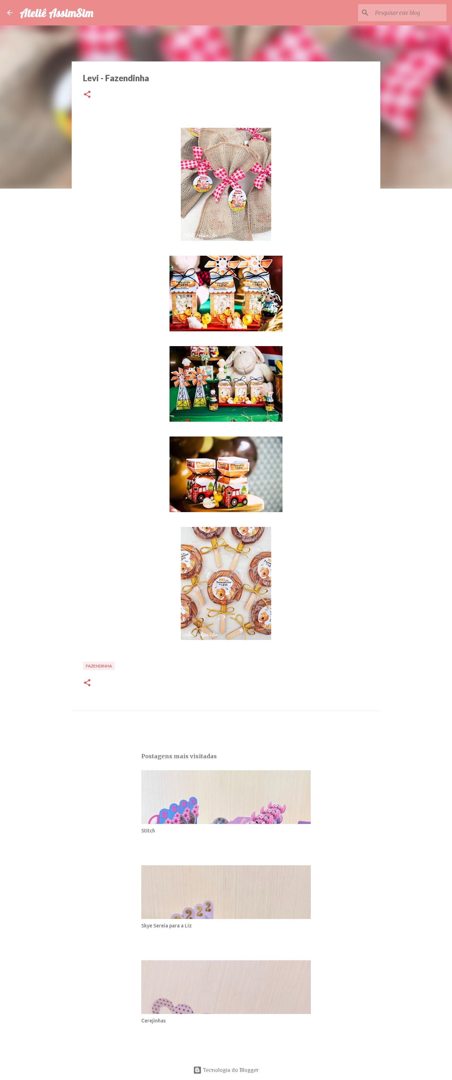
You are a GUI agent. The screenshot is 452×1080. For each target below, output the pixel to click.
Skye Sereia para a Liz (166, 925)
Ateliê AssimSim (56, 13)
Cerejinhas (153, 1020)
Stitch (148, 830)
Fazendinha (99, 666)
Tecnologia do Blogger (230, 1070)
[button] (87, 95)
